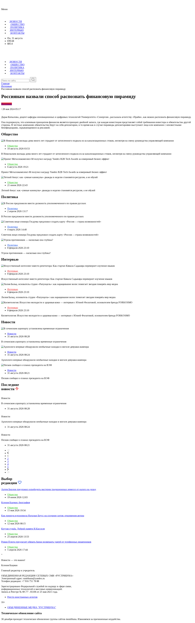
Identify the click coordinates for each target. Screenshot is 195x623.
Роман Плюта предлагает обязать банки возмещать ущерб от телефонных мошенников (46, 542)
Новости (11, 333)
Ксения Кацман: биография (15, 502)
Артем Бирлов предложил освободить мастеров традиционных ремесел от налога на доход (48, 489)
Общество (12, 146)
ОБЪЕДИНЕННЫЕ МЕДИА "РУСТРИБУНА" (31, 607)
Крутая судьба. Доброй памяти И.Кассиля (23, 528)
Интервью (6, 104)
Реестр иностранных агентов (22, 597)
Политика (12, 208)
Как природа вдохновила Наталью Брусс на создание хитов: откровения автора (42, 515)
